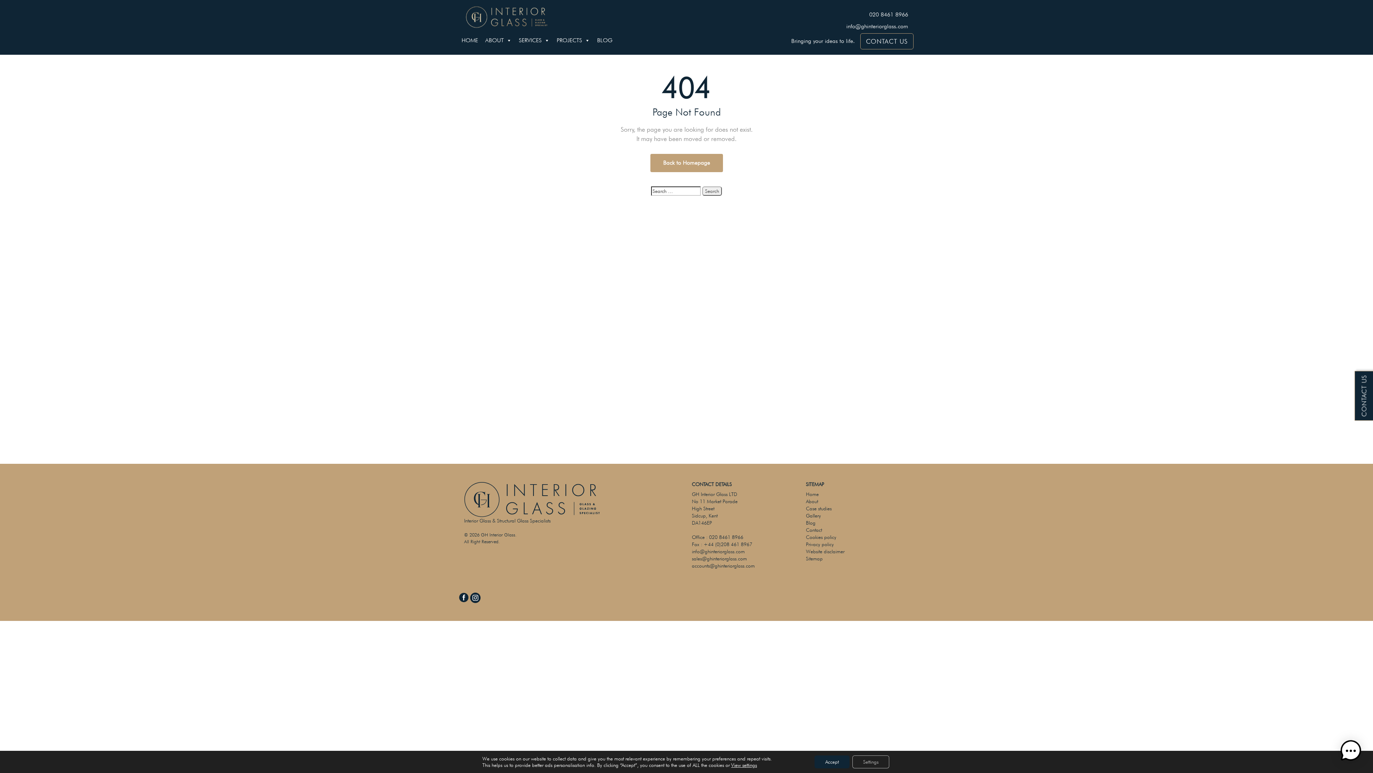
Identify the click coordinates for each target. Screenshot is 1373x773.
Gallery (813, 516)
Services (530, 40)
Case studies (819, 508)
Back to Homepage (686, 162)
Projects (569, 40)
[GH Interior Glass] (506, 16)
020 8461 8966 (888, 14)
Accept (832, 762)
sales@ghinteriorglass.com (719, 558)
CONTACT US (887, 41)
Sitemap (814, 558)
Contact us (1364, 396)
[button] (1350, 750)
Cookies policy (821, 537)
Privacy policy (820, 544)
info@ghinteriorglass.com (877, 26)
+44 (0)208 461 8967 (728, 544)
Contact (814, 530)
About (494, 40)
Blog (604, 40)
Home (470, 40)
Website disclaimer (825, 551)
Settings (871, 762)
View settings (744, 765)
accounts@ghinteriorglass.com (723, 566)
